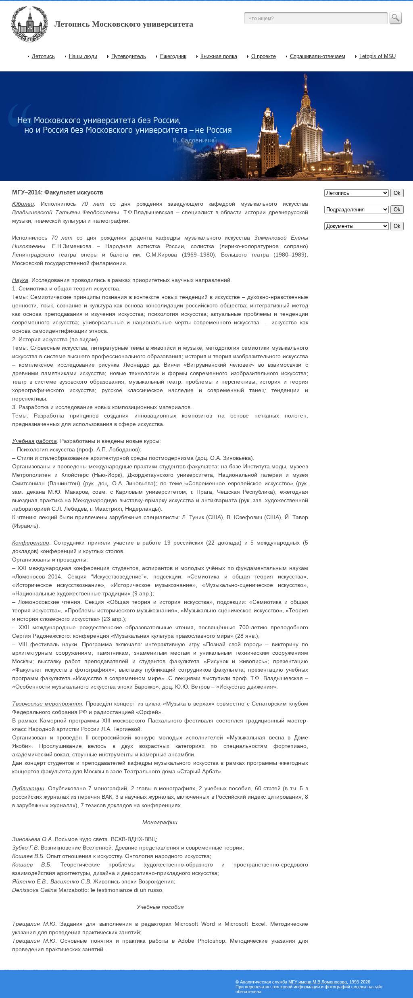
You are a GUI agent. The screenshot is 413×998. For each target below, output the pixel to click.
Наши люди (83, 56)
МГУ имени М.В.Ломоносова (317, 981)
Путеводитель (128, 56)
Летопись (43, 56)
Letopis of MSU (377, 56)
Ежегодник (173, 56)
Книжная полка (218, 56)
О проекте (263, 56)
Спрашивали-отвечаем (317, 56)
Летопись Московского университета (123, 23)
